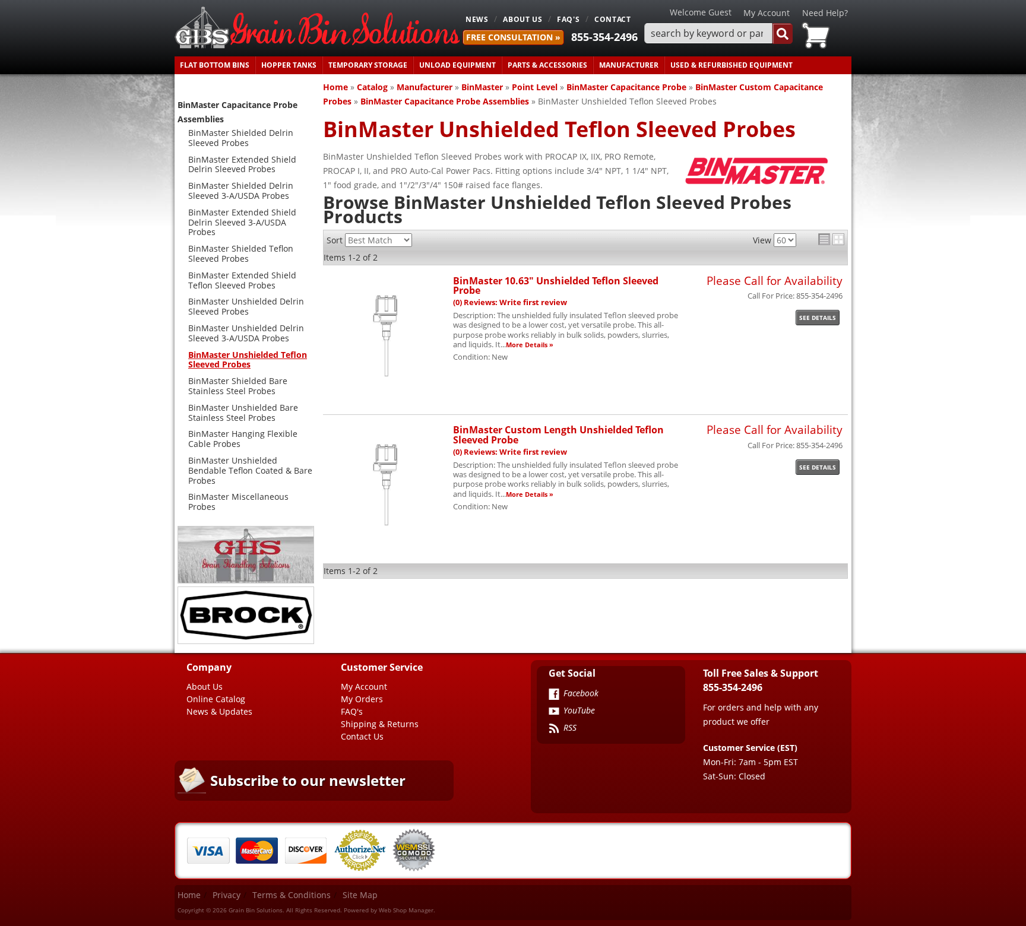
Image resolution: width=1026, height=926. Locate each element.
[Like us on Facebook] (554, 695)
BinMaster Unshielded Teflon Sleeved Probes (247, 359)
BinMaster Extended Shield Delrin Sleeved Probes (242, 164)
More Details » (529, 344)
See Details (817, 317)
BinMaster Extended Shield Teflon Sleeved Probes (242, 280)
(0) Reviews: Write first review (510, 302)
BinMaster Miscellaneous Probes (238, 501)
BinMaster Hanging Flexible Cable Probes (242, 438)
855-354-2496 (604, 37)
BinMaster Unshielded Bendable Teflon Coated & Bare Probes (250, 470)
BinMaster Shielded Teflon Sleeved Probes (240, 253)
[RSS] (554, 729)
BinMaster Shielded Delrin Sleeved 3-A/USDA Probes (240, 190)
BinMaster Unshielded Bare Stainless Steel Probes (243, 412)
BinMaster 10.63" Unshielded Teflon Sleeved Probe (555, 285)
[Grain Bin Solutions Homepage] (317, 28)
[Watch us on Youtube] (554, 712)
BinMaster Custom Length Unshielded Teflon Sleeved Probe (558, 434)
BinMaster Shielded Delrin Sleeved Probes (240, 137)
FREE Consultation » (513, 37)
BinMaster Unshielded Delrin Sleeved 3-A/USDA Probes (246, 333)
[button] (718, 33)
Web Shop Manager (406, 910)
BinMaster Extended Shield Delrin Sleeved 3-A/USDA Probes (242, 222)
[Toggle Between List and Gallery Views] (831, 239)
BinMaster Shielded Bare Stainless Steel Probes (237, 386)
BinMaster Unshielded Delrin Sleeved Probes (246, 306)
